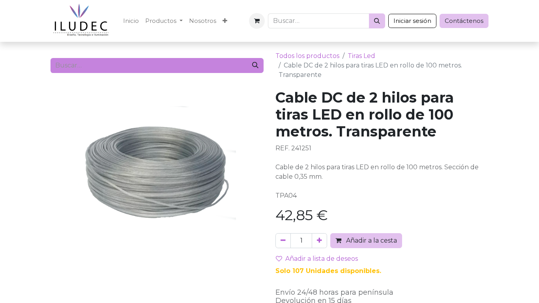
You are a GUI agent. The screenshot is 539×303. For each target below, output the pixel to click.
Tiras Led (361, 56)
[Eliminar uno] (283, 240)
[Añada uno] (319, 240)
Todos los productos (307, 56)
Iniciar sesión (412, 20)
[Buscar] (377, 20)
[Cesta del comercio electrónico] (257, 21)
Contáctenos (464, 20)
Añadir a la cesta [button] (370, 240)
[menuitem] (131, 21)
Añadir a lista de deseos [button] (321, 258)
